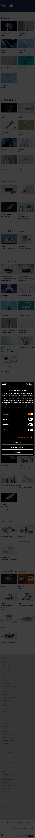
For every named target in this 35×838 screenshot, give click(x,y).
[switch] (30, 419)
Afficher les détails (24, 437)
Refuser (17, 452)
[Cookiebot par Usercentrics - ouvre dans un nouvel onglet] (25, 384)
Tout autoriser (17, 442)
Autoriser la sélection (17, 447)
